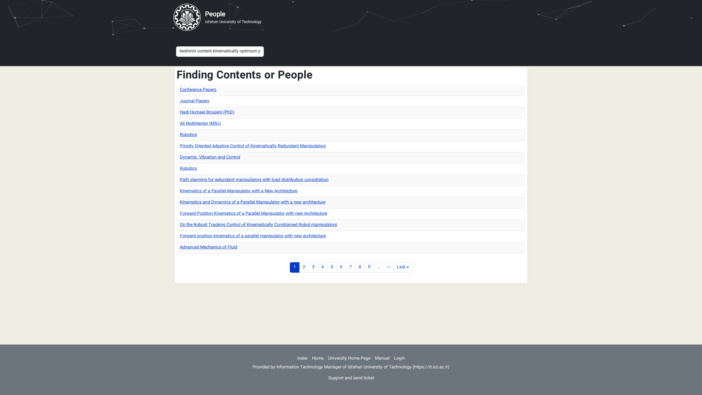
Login (399, 358)
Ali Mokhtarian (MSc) (200, 123)
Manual (382, 358)
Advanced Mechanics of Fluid (208, 247)
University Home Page (349, 358)
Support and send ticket (351, 378)
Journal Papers (194, 101)
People (215, 14)
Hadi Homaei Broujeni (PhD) (207, 112)
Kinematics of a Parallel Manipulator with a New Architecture (238, 191)
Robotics (188, 135)
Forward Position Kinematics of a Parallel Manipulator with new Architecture (253, 213)
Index (302, 358)
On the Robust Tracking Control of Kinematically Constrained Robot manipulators (258, 225)
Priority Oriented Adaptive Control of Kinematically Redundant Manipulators (253, 146)
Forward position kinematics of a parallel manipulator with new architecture (253, 236)
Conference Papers (198, 90)
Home (318, 358)
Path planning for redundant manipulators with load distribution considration (254, 180)
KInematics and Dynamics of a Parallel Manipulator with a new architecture (252, 202)
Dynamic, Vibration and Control (210, 157)
